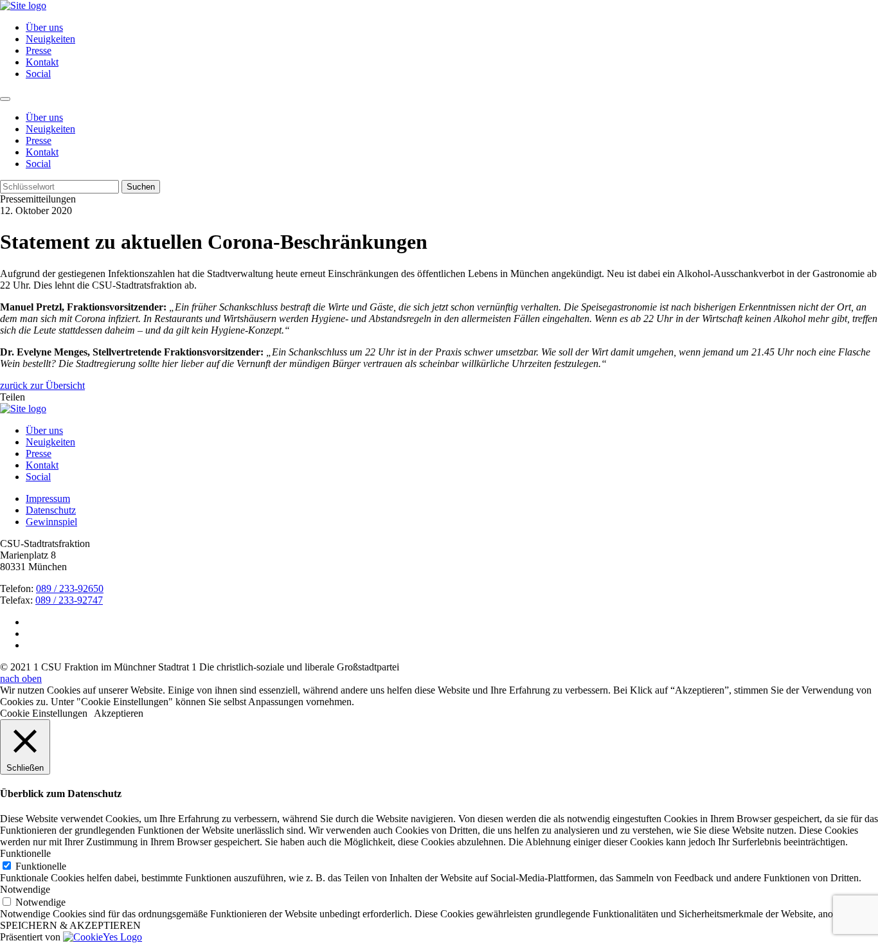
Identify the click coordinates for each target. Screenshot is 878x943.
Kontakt (42, 62)
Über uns (44, 27)
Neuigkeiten (50, 38)
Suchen (141, 187)
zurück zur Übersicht (42, 385)
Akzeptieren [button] (118, 713)
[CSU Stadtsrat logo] (23, 5)
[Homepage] (23, 408)
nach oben (21, 678)
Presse (38, 50)
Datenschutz (51, 510)
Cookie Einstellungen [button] (43, 713)
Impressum (48, 498)
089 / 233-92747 (69, 600)
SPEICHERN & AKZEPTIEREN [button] (70, 925)
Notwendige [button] (25, 889)
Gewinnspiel (51, 521)
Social (38, 73)
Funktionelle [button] (25, 853)
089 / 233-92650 (69, 588)
